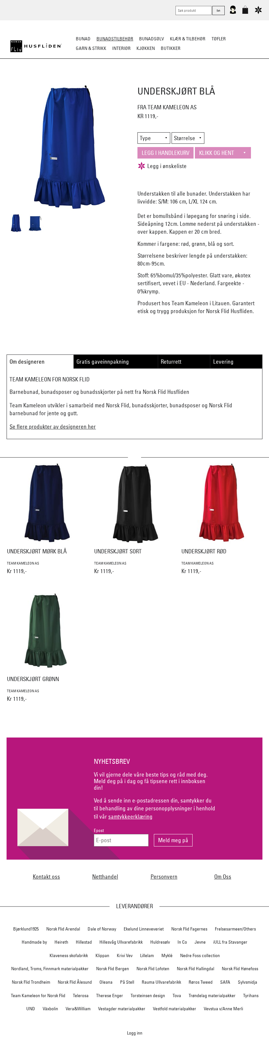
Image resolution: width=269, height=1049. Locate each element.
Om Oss (222, 876)
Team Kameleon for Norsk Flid (38, 995)
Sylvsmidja (247, 982)
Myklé (167, 955)
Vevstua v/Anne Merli (223, 1009)
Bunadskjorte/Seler (45, 81)
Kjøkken (145, 48)
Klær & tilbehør (187, 39)
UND (30, 1009)
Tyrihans (251, 995)
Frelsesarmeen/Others (235, 929)
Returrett (171, 361)
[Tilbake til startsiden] (36, 46)
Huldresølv (160, 942)
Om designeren (27, 361)
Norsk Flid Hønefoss (240, 969)
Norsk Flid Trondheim (31, 982)
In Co (182, 942)
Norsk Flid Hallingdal (195, 969)
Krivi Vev (125, 955)
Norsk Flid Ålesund (75, 982)
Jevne (200, 942)
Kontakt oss (46, 876)
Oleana (106, 982)
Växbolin (50, 1009)
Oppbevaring (115, 81)
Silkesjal (84, 81)
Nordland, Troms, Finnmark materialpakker (50, 969)
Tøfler (219, 39)
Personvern (164, 876)
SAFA (225, 982)
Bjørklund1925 (26, 929)
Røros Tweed (201, 982)
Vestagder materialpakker (121, 1009)
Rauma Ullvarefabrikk (161, 982)
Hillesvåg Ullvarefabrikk (121, 942)
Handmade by (34, 942)
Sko (13, 81)
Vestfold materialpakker (174, 1009)
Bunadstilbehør (114, 39)
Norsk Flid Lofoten (152, 969)
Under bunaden (190, 81)
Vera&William (78, 1009)
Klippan (102, 955)
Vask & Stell (247, 81)
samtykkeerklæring (130, 816)
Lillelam (147, 955)
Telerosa (81, 995)
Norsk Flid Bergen (112, 969)
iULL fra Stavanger (230, 942)
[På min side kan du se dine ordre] (233, 12)
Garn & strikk (91, 48)
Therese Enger (109, 995)
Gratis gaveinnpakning (102, 361)
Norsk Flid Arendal (63, 929)
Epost (99, 830)
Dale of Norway (102, 929)
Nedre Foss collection (200, 955)
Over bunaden (151, 81)
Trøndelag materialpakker (212, 995)
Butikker (170, 48)
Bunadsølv (151, 39)
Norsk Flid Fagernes (189, 929)
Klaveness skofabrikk (69, 955)
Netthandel (105, 876)
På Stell (127, 982)
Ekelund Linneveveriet (144, 929)
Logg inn (134, 1033)
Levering (223, 361)
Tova (177, 995)
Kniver (221, 81)
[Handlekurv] (245, 12)
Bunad (83, 39)
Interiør (121, 48)
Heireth (61, 942)
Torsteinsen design (148, 995)
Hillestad (84, 942)
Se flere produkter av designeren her (53, 426)
